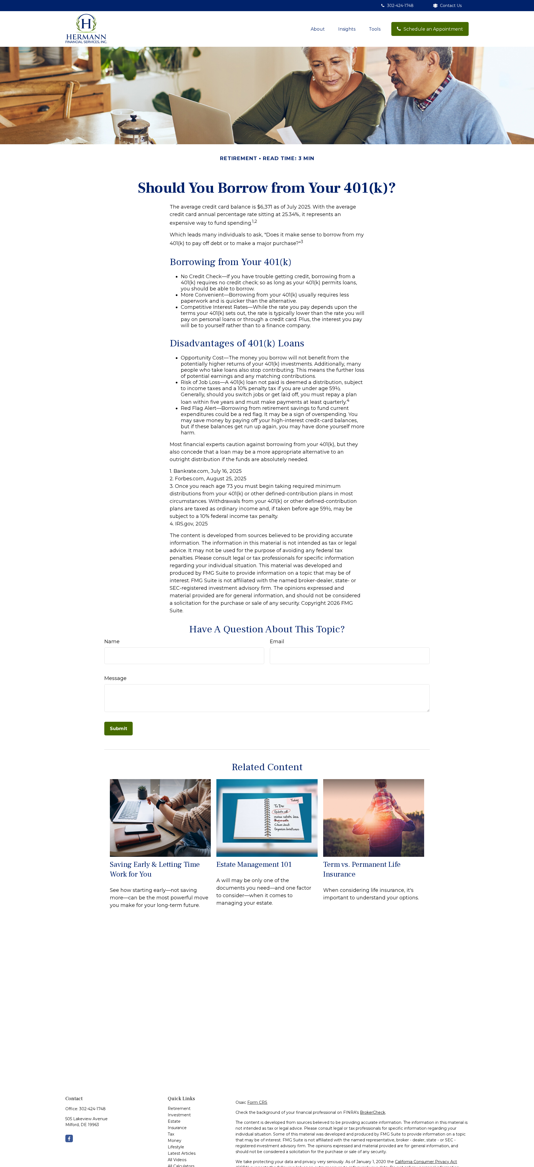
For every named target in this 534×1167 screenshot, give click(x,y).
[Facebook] (69, 1138)
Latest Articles (182, 1153)
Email (277, 641)
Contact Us (451, 5)
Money (174, 1140)
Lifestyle (176, 1146)
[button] (317, 29)
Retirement (179, 1108)
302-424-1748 (400, 5)
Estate (174, 1121)
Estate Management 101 (254, 864)
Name (112, 641)
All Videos (177, 1159)
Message (115, 678)
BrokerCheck (372, 1112)
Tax (171, 1134)
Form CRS (257, 1102)
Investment (179, 1114)
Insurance (177, 1127)
